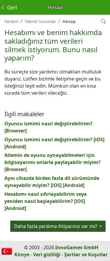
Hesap (69, 21)
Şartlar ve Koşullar (86, 254)
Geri (11, 7)
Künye (21, 254)
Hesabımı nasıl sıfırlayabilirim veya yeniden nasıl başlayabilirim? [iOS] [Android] (45, 201)
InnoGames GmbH (76, 247)
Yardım (11, 21)
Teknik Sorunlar (40, 21)
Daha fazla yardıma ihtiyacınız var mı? (56, 226)
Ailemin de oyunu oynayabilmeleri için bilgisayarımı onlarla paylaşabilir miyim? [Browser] (52, 162)
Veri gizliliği (46, 254)
